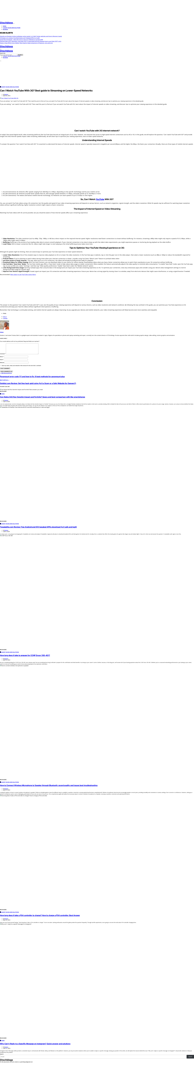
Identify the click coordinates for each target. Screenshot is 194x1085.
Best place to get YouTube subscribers (23, 274)
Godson (6, 94)
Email (1, 359)
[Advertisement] (45, 10)
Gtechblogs (6, 22)
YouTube (100, 199)
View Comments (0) (6, 371)
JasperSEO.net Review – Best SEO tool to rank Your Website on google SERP (21, 39)
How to (5, 316)
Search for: (2, 53)
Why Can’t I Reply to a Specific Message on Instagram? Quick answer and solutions (35, 1044)
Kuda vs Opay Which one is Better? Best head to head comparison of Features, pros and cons (26, 43)
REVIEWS (5, 29)
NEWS (4, 26)
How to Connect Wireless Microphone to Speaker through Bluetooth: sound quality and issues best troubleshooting (48, 785)
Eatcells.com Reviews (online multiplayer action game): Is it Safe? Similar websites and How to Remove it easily (31, 36)
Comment (3, 353)
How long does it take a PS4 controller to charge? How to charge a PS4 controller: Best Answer (40, 915)
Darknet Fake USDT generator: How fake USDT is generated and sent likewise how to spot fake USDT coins (30, 41)
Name (2, 356)
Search (20, 55)
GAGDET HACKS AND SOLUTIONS (11, 27)
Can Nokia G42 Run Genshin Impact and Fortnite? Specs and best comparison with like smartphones (42, 397)
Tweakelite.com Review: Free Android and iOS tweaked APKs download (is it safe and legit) (38, 527)
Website (2, 362)
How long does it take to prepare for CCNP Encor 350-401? (25, 655)
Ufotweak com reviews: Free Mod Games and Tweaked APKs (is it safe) (20, 38)
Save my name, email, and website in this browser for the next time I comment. (21, 365)
